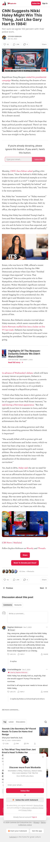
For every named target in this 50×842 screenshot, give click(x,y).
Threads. (42, 548)
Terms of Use (38, 805)
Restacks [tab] (17, 605)
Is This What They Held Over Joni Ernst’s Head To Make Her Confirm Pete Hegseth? (19, 752)
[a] (25, 524)
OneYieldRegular (14, 669)
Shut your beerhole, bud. (12, 737)
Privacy (36, 822)
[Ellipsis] (47, 627)
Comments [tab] (7, 605)
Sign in (45, 3)
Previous (9, 588)
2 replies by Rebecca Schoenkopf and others (27, 699)
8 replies (13, 661)
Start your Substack (18, 831)
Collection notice (25, 825)
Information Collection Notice (32, 808)
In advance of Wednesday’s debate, (17, 373)
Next (42, 588)
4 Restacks (30, 571)
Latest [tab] (11, 722)
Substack (13, 837)
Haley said (23, 467)
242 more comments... (10, 710)
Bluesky (30, 548)
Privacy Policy (26, 810)
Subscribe (36, 3)
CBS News (7, 542)
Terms (43, 822)
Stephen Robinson (14, 36)
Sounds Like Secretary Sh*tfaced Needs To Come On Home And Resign (19, 731)
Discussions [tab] (20, 722)
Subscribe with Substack (27, 800)
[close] (43, 757)
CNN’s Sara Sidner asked (21, 171)
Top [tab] (4, 722)
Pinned (12, 630)
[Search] (45, 721)
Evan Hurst (16, 740)
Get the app (37, 831)
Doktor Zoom (13, 359)
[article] (25, 736)
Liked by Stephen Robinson (18, 672)
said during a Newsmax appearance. (18, 404)
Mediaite (17, 542)
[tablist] (12, 604)
